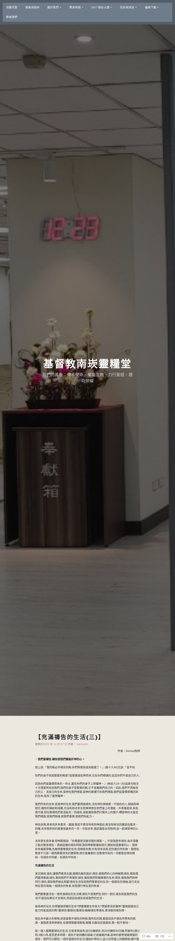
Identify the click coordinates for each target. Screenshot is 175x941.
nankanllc (83, 744)
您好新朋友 (127, 7)
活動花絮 (12, 7)
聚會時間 (75, 7)
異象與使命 (32, 7)
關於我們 (53, 7)
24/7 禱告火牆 (100, 7)
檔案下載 (150, 7)
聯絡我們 (12, 17)
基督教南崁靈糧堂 (87, 364)
